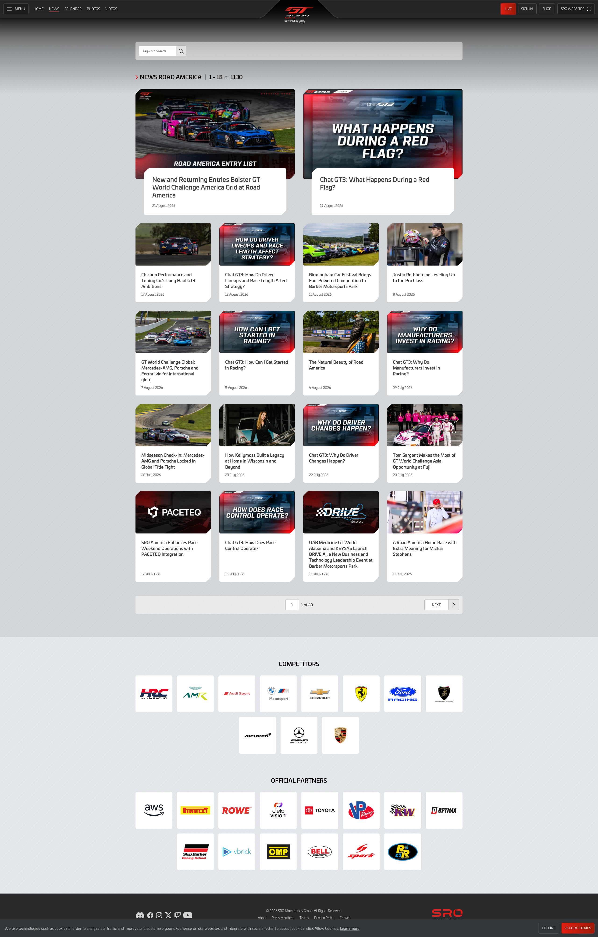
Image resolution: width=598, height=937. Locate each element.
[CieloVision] (278, 810)
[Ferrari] (361, 693)
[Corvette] (319, 693)
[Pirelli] (195, 810)
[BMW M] (278, 693)
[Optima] (444, 810)
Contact (345, 917)
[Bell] (319, 851)
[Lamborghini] (444, 693)
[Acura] (153, 693)
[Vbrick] (236, 851)
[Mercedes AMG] (299, 735)
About (262, 917)
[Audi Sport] (236, 693)
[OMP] (278, 851)
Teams (304, 917)
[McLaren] (257, 735)
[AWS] (153, 810)
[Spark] (361, 851)
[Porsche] (340, 735)
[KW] (402, 810)
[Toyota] (319, 810)
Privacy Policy (324, 917)
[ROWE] (236, 810)
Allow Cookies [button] (578, 928)
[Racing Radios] (402, 851)
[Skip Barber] (195, 851)
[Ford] (402, 693)
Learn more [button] (350, 928)
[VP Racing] (361, 810)
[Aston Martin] (195, 693)
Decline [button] (549, 928)
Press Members (283, 917)
